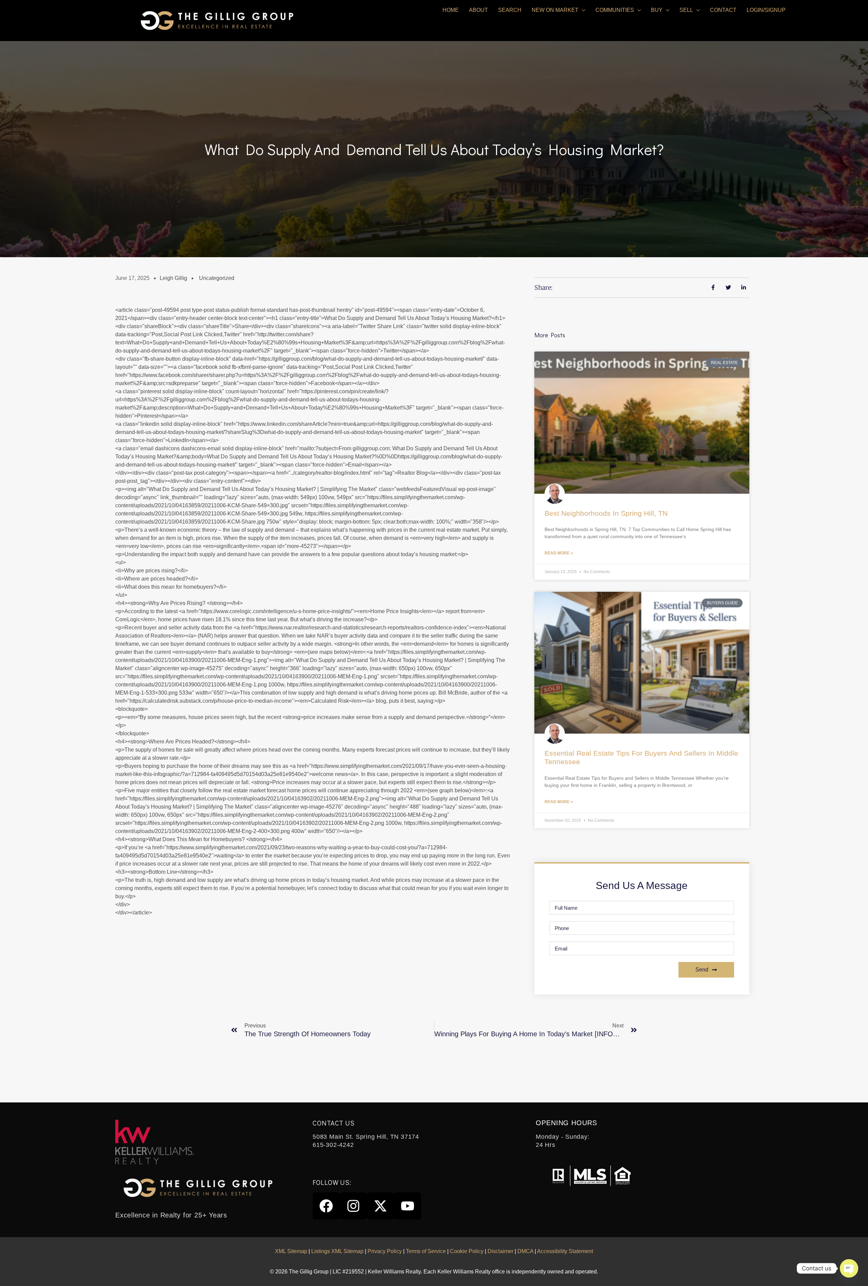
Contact (723, 10)
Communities (614, 10)
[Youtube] (407, 1205)
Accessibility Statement (565, 1251)
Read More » (559, 553)
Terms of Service (426, 1251)
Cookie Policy (467, 1251)
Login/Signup (766, 10)
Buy (657, 10)
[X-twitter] (380, 1205)
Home (450, 10)
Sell (686, 10)
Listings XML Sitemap (337, 1251)
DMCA (525, 1251)
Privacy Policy (385, 1251)
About (478, 10)
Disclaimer (500, 1251)
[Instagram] (353, 1205)
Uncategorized (216, 278)
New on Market (555, 10)
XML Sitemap (291, 1251)
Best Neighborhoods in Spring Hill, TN (606, 513)
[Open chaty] (849, 1268)
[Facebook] (326, 1205)
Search (509, 10)
